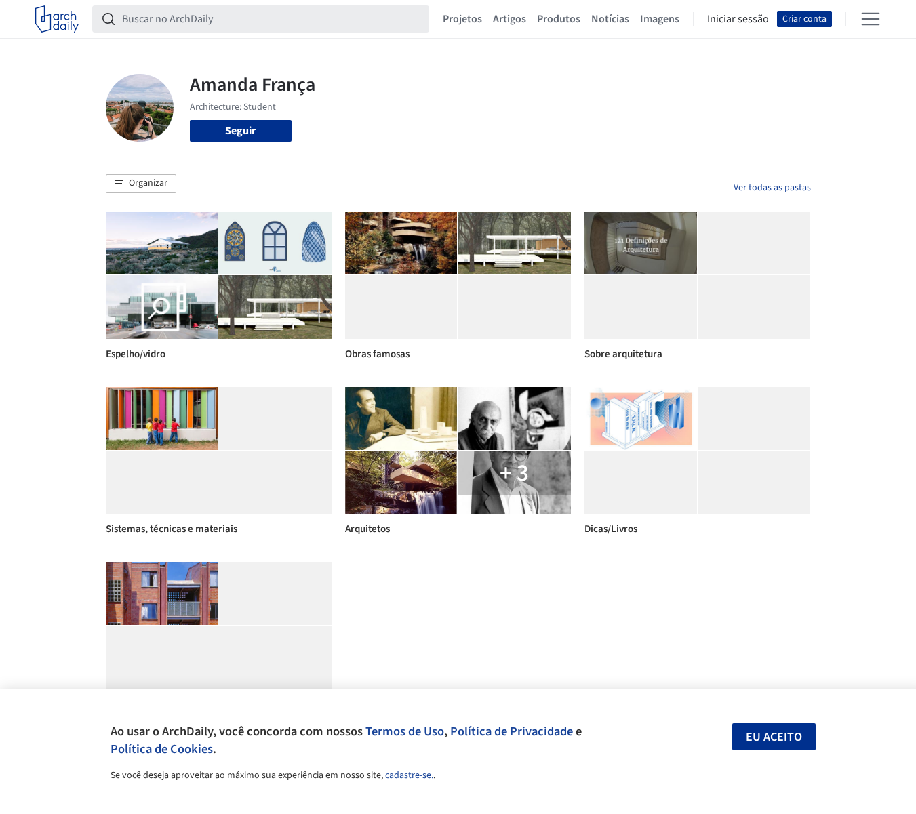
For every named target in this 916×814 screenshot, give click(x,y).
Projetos (462, 19)
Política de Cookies (162, 749)
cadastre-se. (409, 775)
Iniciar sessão (738, 19)
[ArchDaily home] (57, 19)
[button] (141, 183)
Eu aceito (774, 737)
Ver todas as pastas (772, 187)
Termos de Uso (404, 731)
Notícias (610, 19)
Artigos (509, 19)
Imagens (659, 19)
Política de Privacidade (511, 731)
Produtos (558, 19)
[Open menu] (870, 19)
